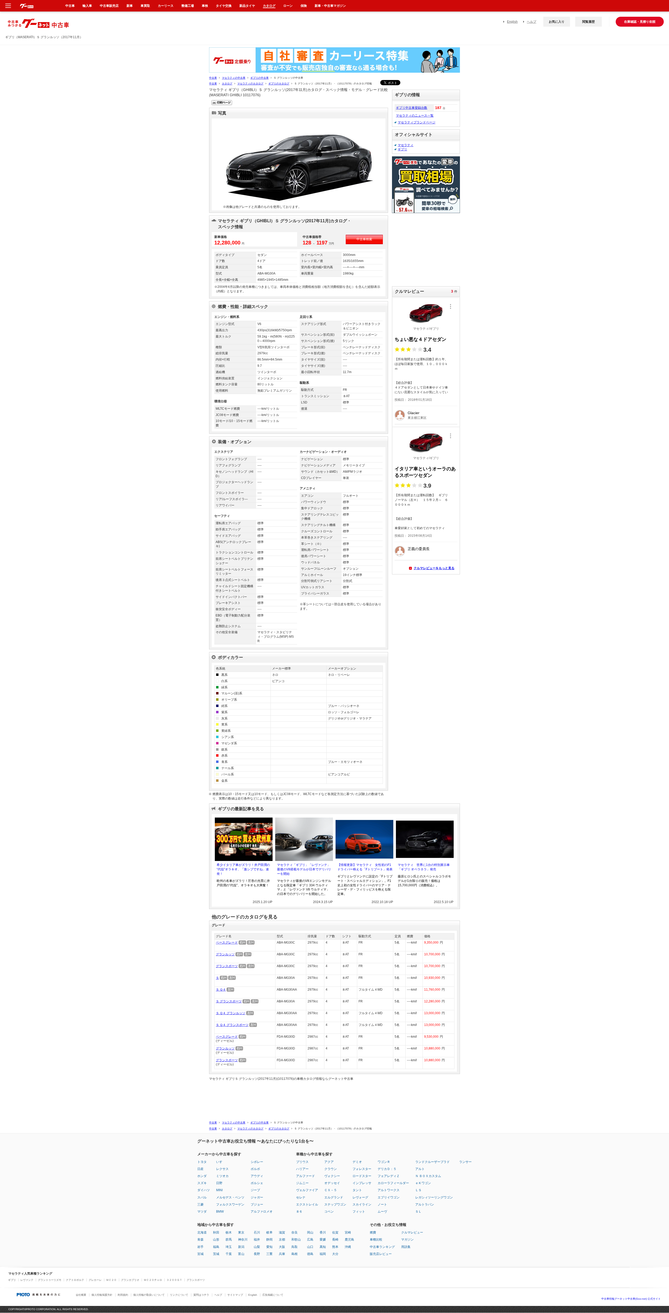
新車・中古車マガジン (330, 6)
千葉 (229, 1254)
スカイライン (362, 1204)
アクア (329, 1162)
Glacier (413, 413)
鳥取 (294, 1247)
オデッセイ (332, 1183)
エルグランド (333, 1197)
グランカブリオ (130, 1279)
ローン (288, 6)
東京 (241, 1232)
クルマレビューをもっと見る (434, 568)
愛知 (269, 1247)
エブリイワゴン (389, 1197)
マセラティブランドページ (416, 122)
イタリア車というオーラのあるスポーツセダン (425, 472)
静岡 (269, 1239)
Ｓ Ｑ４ (221, 989)
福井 (257, 1239)
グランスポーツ (227, 966)
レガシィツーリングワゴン (434, 1197)
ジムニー (302, 1183)
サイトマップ (235, 1294)
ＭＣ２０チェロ (153, 1279)
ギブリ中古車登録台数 (411, 108)
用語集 (406, 1247)
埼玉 (229, 1247)
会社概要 (81, 1294)
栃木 (229, 1232)
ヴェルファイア (307, 1190)
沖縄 (348, 1247)
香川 (323, 1232)
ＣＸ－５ (330, 1190)
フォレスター (362, 1169)
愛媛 (323, 1239)
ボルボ (255, 1169)
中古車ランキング (382, 1247)
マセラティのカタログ (250, 83)
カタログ (227, 83)
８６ (299, 1211)
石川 (257, 1232)
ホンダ (202, 1176)
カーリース (166, 6)
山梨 (257, 1247)
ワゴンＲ (384, 1162)
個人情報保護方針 (101, 1294)
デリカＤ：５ (387, 1169)
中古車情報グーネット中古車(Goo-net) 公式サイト (631, 1298)
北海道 (202, 1232)
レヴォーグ (360, 1197)
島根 (294, 1254)
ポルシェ (257, 1183)
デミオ (357, 1162)
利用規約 (123, 1294)
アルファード (305, 1176)
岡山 (310, 1232)
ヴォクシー (332, 1176)
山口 (310, 1247)
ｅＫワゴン (423, 1183)
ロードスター (362, 1176)
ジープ (255, 1190)
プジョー (257, 1204)
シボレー (257, 1162)
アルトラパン (424, 1204)
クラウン (330, 1169)
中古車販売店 (109, 6)
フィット (359, 1211)
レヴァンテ (26, 1279)
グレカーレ (95, 1279)
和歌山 (296, 1239)
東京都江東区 (417, 418)
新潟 (241, 1247)
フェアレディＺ (389, 1176)
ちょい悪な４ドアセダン (420, 339)
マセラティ (405, 145)
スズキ (202, 1183)
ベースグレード (227, 942)
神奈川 (242, 1239)
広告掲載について (272, 1294)
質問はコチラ (201, 1294)
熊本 (335, 1247)
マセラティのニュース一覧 (415, 115)
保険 (304, 6)
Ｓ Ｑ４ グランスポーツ (232, 1025)
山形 (216, 1239)
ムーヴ (382, 1211)
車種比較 (376, 1239)
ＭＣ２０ (111, 1279)
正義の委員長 (419, 549)
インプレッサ (362, 1183)
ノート (382, 1204)
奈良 (294, 1232)
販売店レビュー (381, 1254)
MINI (219, 1190)
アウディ (257, 1176)
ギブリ (402, 149)
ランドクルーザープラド (432, 1162)
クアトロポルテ (75, 1279)
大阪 (282, 1247)
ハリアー (302, 1169)
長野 (257, 1254)
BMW (220, 1211)
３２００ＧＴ (174, 1279)
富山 (241, 1254)
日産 (200, 1169)
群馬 (229, 1239)
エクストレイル (307, 1204)
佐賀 (335, 1232)
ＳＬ (418, 1211)
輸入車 (87, 6)
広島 (310, 1239)
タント (357, 1190)
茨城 (216, 1254)
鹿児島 (349, 1239)
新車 (129, 6)
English (512, 22)
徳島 (310, 1254)
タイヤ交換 (224, 6)
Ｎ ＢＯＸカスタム (428, 1176)
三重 (269, 1254)
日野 (219, 1183)
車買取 (145, 6)
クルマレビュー (412, 1232)
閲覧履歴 (588, 22)
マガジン (407, 1239)
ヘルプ (531, 22)
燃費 (373, 1232)
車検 (205, 6)
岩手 (200, 1247)
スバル (202, 1197)
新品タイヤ (247, 6)
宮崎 (348, 1232)
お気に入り (556, 22)
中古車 (213, 77)
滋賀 (282, 1232)
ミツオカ (222, 1176)
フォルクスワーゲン (230, 1204)
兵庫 (282, 1254)
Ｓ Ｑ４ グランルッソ (230, 1013)
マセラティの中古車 (233, 77)
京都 (282, 1239)
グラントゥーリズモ (49, 1279)
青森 (200, 1239)
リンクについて (179, 1294)
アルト (420, 1169)
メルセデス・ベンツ (230, 1197)
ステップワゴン (335, 1204)
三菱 (200, 1204)
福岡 (323, 1254)
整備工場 (187, 6)
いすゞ (221, 1162)
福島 (216, 1247)
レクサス (222, 1169)
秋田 (216, 1232)
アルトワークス (389, 1190)
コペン (329, 1211)
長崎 (335, 1239)
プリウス (302, 1162)
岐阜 (269, 1232)
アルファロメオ (262, 1211)
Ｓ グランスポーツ (229, 1001)
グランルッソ (225, 954)
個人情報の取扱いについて (149, 1294)
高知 (323, 1247)
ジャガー (257, 1197)
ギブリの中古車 (259, 77)
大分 (335, 1254)
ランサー (465, 1162)
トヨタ (202, 1162)
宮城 (200, 1254)
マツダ (202, 1211)
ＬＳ (418, 1190)
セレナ (300, 1197)
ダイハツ (203, 1190)
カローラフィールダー (393, 1183)
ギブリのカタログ (278, 83)
